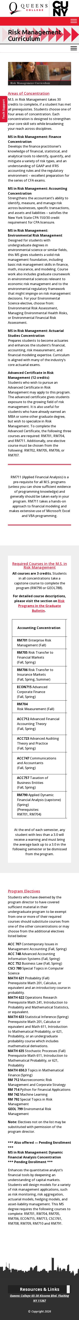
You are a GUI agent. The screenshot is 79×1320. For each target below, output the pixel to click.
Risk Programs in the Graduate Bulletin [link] (41, 606)
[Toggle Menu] (73, 21)
